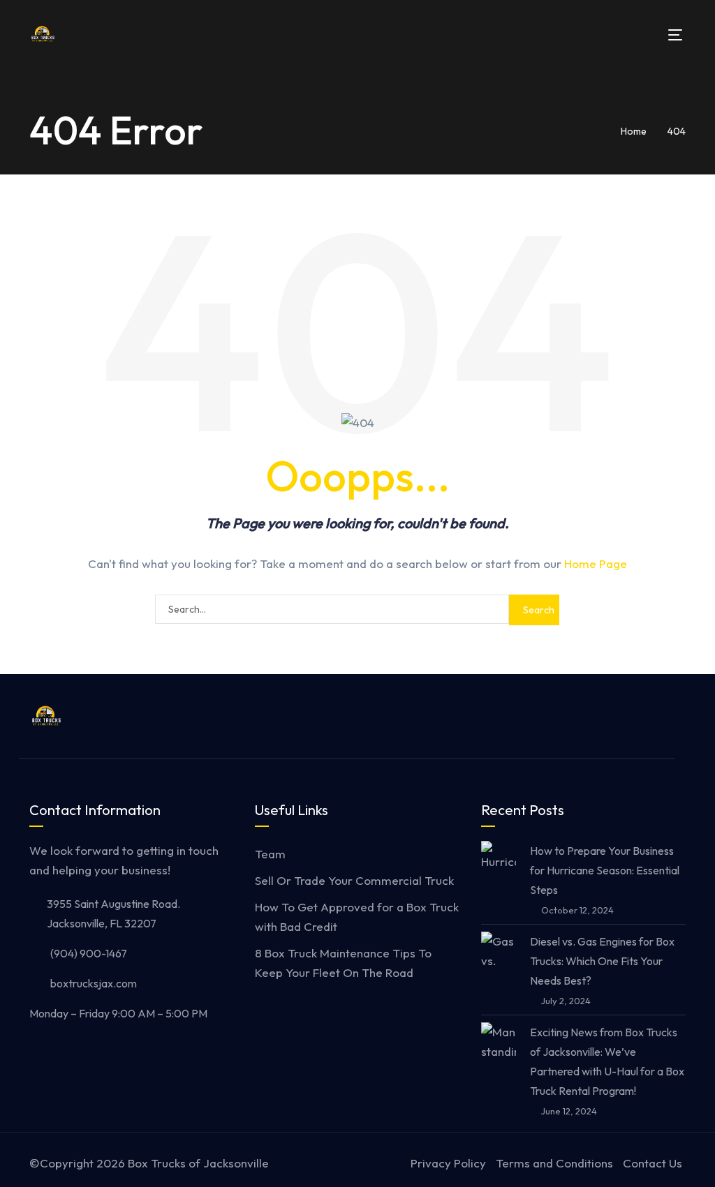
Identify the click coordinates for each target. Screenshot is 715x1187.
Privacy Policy (448, 1163)
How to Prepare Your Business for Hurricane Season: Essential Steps (604, 870)
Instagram (620, 716)
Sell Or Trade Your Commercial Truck (354, 880)
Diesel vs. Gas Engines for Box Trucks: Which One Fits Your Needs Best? (602, 960)
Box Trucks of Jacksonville (198, 1163)
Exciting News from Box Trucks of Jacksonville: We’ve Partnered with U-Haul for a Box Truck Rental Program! (607, 1061)
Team (270, 853)
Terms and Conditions (554, 1163)
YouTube (650, 716)
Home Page (595, 563)
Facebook (589, 716)
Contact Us (652, 1163)
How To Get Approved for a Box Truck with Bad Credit (357, 916)
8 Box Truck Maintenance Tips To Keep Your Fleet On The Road (343, 963)
